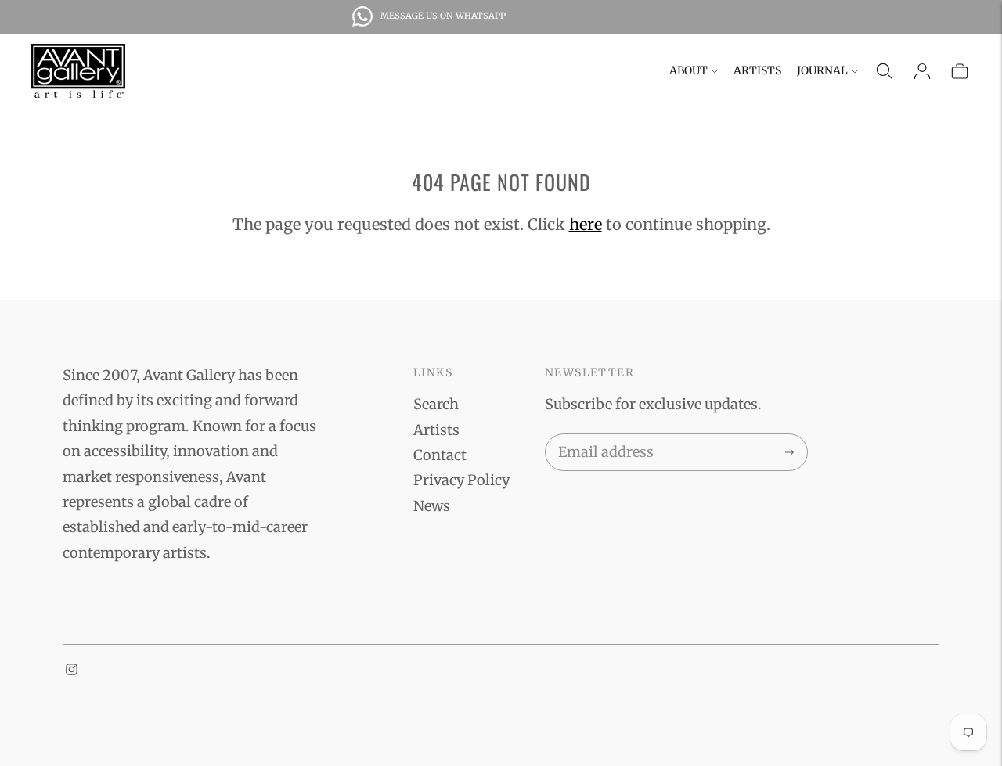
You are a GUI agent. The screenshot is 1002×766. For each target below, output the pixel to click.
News (431, 506)
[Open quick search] (885, 71)
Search (436, 404)
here (585, 224)
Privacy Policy (461, 480)
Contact (440, 455)
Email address (603, 436)
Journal (822, 70)
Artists (757, 70)
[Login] (922, 71)
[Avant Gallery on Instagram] (71, 670)
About (688, 70)
